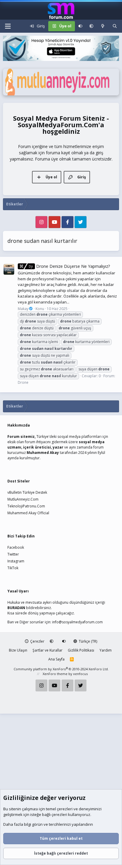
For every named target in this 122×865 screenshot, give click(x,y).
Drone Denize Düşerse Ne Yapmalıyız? (69, 266)
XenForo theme (55, 673)
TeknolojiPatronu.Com (26, 506)
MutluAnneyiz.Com (22, 499)
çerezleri (65, 808)
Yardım (105, 650)
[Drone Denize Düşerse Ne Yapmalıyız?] (9, 269)
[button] (91, 26)
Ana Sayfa (56, 659)
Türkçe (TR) (87, 641)
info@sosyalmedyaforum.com (77, 622)
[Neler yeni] (103, 26)
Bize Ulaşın (18, 650)
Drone (23, 382)
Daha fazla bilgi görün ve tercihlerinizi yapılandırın (48, 824)
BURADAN (16, 607)
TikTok (12, 567)
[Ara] (115, 26)
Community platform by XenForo (61, 669)
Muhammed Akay (43, 452)
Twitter (13, 554)
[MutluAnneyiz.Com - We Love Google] (61, 94)
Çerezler (36, 641)
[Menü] (7, 26)
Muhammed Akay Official (28, 512)
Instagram (15, 561)
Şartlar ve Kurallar (47, 650)
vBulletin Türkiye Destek (27, 492)
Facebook (15, 547)
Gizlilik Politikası (81, 650)
